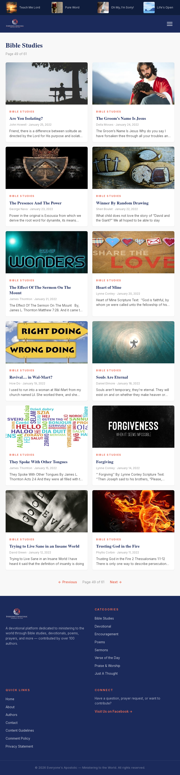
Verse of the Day (107, 658)
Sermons (101, 650)
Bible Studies (104, 618)
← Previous (67, 582)
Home (10, 699)
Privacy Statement (19, 746)
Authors (11, 715)
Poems (100, 642)
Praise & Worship (107, 666)
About (10, 707)
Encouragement (106, 634)
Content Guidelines (20, 730)
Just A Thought (106, 673)
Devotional (103, 626)
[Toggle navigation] (169, 24)
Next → (116, 582)
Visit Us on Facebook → (113, 711)
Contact (12, 723)
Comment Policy (18, 738)
